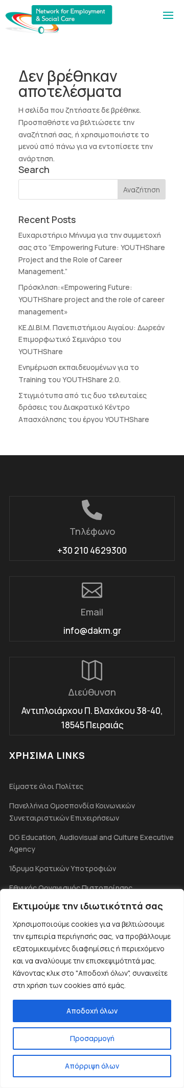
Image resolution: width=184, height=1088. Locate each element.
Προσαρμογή (92, 1038)
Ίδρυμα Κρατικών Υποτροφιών (62, 868)
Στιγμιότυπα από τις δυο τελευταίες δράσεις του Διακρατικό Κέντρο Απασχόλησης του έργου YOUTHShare (83, 407)
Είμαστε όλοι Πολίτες (46, 786)
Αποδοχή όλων (92, 1011)
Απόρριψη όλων (92, 1066)
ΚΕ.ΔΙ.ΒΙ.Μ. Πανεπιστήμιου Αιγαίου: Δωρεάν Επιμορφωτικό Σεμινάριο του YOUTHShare (91, 340)
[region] (92, 988)
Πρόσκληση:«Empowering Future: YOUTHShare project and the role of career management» (91, 299)
